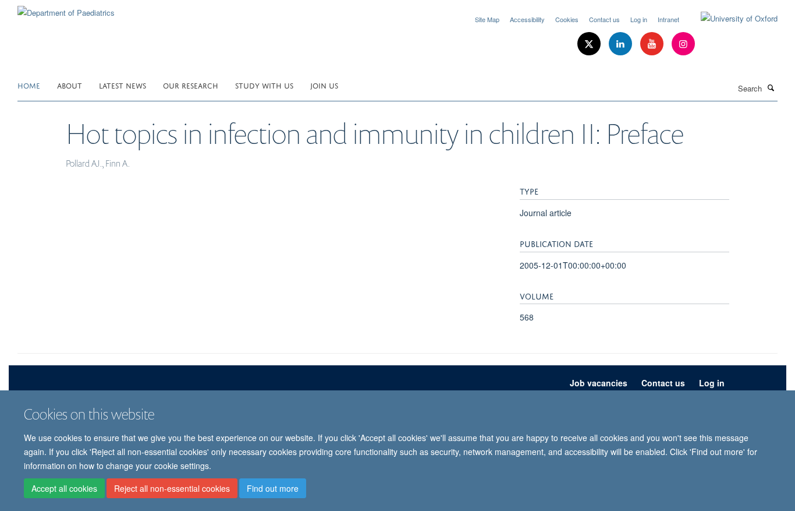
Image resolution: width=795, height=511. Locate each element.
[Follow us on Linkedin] (621, 44)
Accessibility (527, 19)
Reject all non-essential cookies (172, 488)
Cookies (566, 19)
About (69, 84)
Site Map (487, 19)
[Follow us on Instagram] (683, 44)
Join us (324, 84)
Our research (190, 84)
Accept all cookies (64, 488)
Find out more (273, 488)
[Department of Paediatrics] (66, 8)
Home (28, 84)
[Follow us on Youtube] (653, 44)
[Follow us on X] (590, 44)
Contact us (604, 19)
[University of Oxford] (730, 19)
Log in (638, 19)
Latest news (122, 84)
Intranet (668, 19)
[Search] (771, 87)
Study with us (264, 84)
